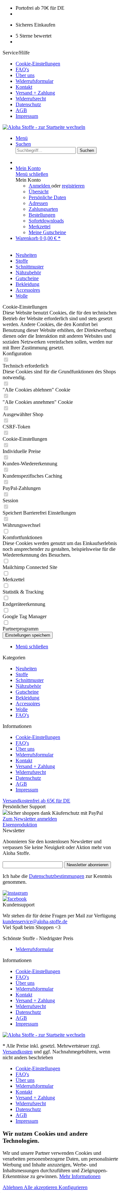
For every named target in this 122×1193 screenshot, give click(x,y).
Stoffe (22, 674)
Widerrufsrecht (31, 98)
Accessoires (28, 703)
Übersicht (38, 191)
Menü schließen (32, 174)
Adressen (38, 203)
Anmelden (40, 185)
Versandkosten (18, 1051)
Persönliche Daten (47, 197)
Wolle (22, 709)
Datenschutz (28, 104)
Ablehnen (13, 1187)
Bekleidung (27, 697)
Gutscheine (27, 692)
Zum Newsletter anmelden (30, 819)
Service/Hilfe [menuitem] (31, 84)
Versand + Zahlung (35, 93)
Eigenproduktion (20, 824)
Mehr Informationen (80, 1176)
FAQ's (22, 69)
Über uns (25, 75)
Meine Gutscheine (47, 232)
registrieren (73, 185)
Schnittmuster (30, 680)
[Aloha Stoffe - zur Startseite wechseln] (44, 127)
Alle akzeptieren (41, 1187)
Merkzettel (39, 226)
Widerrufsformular (34, 81)
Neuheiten (26, 668)
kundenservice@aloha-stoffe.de (35, 921)
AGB (21, 110)
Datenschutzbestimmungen (56, 876)
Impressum (27, 116)
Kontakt (24, 87)
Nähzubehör (28, 686)
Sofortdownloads (46, 220)
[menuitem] (67, 64)
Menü (22, 138)
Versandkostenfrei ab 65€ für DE (36, 800)
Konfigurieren (73, 1187)
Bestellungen (42, 215)
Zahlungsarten (43, 209)
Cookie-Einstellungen (38, 63)
